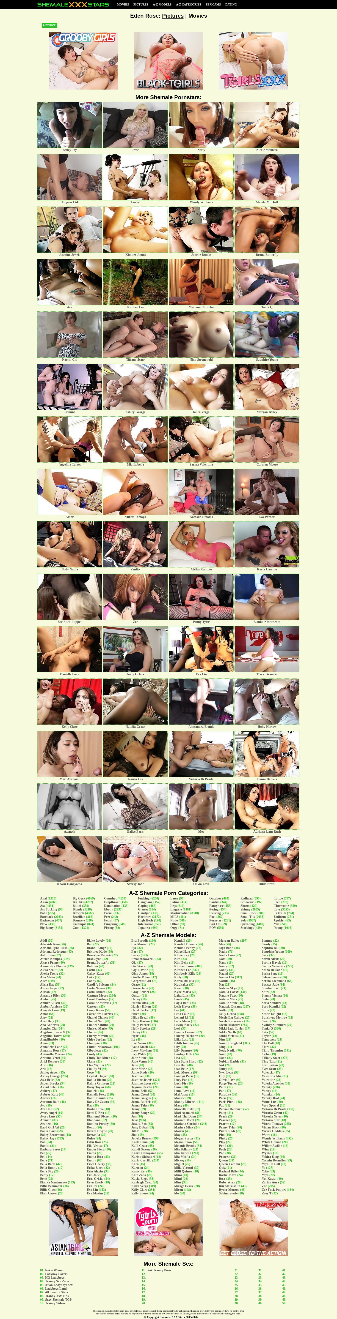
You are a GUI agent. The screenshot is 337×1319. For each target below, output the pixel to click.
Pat (221, 1105)
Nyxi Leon (226, 1072)
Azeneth (45, 1120)
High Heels (145, 920)
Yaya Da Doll (271, 1164)
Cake (90, 977)
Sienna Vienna (272, 995)
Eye (133, 948)
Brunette (79, 920)
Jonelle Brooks (141, 1138)
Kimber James (184, 966)
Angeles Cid (48, 1028)
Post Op (215, 924)
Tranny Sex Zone (57, 1281)
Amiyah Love (49, 1010)
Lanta (178, 999)
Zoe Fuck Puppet (274, 1189)
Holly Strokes (140, 1028)
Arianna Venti (50, 1058)
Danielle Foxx (96, 1094)
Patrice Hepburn (230, 1109)
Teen (277, 902)
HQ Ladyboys (54, 1277)
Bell (42, 1156)
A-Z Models (162, 4)
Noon (222, 1058)
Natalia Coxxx (229, 992)
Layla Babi (181, 1003)
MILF (174, 916)
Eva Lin (92, 1189)
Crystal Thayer (97, 1076)
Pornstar (215, 920)
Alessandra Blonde (53, 966)
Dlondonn (94, 1120)
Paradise (225, 1094)
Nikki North (227, 1032)
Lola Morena (183, 1072)
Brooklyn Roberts (99, 955)
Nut (221, 1065)
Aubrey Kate (49, 1094)
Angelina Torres (51, 1036)
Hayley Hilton (141, 1006)
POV (212, 927)
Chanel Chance (97, 1017)
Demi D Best (95, 1113)
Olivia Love (227, 1080)
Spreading (247, 924)
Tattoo (278, 898)
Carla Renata (96, 992)
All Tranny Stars (56, 1292)
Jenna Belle (139, 1091)
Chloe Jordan (96, 1039)
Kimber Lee (182, 970)
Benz (43, 1178)
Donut (91, 1127)
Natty (223, 1010)
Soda (265, 999)
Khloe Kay (181, 955)
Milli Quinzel (183, 1171)
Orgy (173, 927)
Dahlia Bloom (96, 1080)
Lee (176, 1010)
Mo (176, 1193)
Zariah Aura (270, 1182)
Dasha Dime (95, 1109)
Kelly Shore (139, 1193)
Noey (222, 1054)
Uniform (280, 916)
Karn (135, 1164)
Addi (43, 940)
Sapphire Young (273, 951)
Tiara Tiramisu (272, 1050)
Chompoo (93, 1043)
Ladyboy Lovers (56, 1274)
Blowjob (78, 913)
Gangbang (145, 902)
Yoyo (265, 1175)
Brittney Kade (97, 951)
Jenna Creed (140, 1094)
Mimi (178, 1175)
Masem (179, 1131)
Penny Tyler (227, 1127)
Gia (133, 962)
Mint (177, 1182)
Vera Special (270, 1105)
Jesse (134, 1120)
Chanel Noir (95, 1021)
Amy (43, 1017)
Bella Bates (47, 1164)
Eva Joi (92, 1186)
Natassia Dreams (230, 1006)
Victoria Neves (272, 1116)
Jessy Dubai (139, 1127)
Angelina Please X (52, 1032)
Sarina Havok (271, 962)
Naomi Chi (226, 977)
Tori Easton (270, 1065)
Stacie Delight (271, 1014)
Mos (222, 944)
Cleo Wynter (95, 1065)
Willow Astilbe (272, 1145)
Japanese (144, 927)
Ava (42, 1105)
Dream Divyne (97, 1131)
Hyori (135, 1036)
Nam (222, 959)
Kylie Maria (182, 992)
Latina (175, 902)
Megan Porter (183, 1138)
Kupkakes (181, 984)
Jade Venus (139, 1061)
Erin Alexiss (95, 1171)
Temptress (269, 1039)
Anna (44, 1043)
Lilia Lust (181, 1039)
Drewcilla (93, 1134)
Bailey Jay (47, 1138)
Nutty (223, 1069)
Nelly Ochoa (227, 1014)
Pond (222, 1145)
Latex (174, 898)
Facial (108, 913)
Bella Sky (46, 1171)
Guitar (136, 995)
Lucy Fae (180, 1080)
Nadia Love (227, 955)
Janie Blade (139, 1072)
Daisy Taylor (95, 1087)
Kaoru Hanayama (143, 1153)
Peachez (224, 1120)
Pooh (222, 1149)
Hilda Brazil (139, 1017)
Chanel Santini (97, 1025)
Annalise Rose (49, 1050)
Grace (135, 984)
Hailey (135, 999)
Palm (222, 1087)
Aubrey (45, 1091)
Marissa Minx (183, 1127)
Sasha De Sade (272, 970)
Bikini (77, 905)
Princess (224, 1156)
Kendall (179, 940)
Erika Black (95, 1167)
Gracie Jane (139, 988)
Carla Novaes (96, 988)
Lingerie (176, 909)
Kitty (178, 977)
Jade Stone (138, 1058)
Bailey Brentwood (52, 1134)
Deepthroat (112, 902)
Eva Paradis (139, 940)
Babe (43, 913)
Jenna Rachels (141, 1102)
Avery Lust (47, 1116)
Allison (45, 992)
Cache (91, 970)
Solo (243, 920)
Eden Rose (94, 1142)
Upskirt (279, 920)
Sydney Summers (274, 1025)
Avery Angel (48, 1113)
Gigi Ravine (139, 970)
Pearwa (224, 1124)
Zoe (264, 1186)
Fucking (143, 898)
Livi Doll (180, 1065)
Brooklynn (94, 959)
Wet (276, 924)
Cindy (91, 1054)
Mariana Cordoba (186, 1124)
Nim (222, 1039)
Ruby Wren (227, 1182)
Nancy (223, 966)
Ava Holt (46, 1109)
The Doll (268, 1043)
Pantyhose (216, 905)
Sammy (267, 940)
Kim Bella (181, 962)
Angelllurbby (49, 1039)
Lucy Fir (180, 1083)
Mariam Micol (184, 1120)
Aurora (45, 1098)
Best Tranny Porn (158, 1270)
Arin (43, 1065)
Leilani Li (181, 1017)
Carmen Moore (97, 995)
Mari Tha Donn (185, 1116)
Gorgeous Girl (141, 981)
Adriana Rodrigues (53, 951)
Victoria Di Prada (274, 1109)
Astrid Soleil (48, 1087)
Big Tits (78, 902)
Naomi (223, 973)
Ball (43, 1142)
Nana (222, 962)
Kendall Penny (184, 948)
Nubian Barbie (229, 1061)
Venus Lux (269, 1102)
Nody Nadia (227, 1050)
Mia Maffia (182, 1156)
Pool (212, 916)
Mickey (179, 1160)
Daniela (92, 1091)
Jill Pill (136, 1131)
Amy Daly (47, 1021)
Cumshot (110, 898)
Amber (45, 999)
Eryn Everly (95, 1182)
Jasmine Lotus (141, 1083)
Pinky (223, 1138)
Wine (265, 1149)
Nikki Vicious (228, 1036)
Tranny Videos (55, 1303)
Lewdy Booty (183, 1025)
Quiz (222, 1167)
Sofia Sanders (271, 1003)
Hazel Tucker (140, 1010)
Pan (221, 1091)
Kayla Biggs (139, 1178)
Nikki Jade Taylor (231, 1028)
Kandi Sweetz (140, 1149)
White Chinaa (271, 1142)
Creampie (79, 924)
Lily (177, 1047)
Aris (43, 1069)
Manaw (179, 1098)
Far (133, 951)
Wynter (267, 1153)
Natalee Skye (228, 988)
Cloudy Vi (94, 1069)
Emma (91, 1153)
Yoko (265, 1171)
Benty (44, 1175)
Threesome (281, 905)
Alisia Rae (47, 984)
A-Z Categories (188, 4)
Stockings (247, 927)
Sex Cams (213, 4)
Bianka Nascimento (53, 1182)
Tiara (265, 1047)
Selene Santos (271, 977)
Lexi (177, 1028)
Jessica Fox (139, 1124)
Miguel (179, 1164)
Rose (222, 1178)
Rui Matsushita (229, 1186)
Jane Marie (139, 1069)
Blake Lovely (96, 940)
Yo (263, 1167)
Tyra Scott (269, 1069)
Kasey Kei (138, 1171)
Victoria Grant (272, 1113)
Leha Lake (181, 1014)
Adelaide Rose (50, 944)
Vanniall (267, 1094)
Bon (89, 944)
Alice (43, 981)
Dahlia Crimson (98, 1083)
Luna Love (181, 1091)
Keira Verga (139, 1186)
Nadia (223, 951)
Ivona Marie (139, 1047)
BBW (43, 924)
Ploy (222, 1142)
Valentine (268, 1080)
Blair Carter (48, 1193)
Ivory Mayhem (141, 1050)
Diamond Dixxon (98, 1116)
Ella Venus (94, 1145)
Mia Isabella (182, 1153)
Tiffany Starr (271, 1058)
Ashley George (50, 1076)
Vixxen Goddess (273, 1131)
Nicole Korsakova (231, 1021)
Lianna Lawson (185, 1032)
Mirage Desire (183, 1186)
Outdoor (215, 898)
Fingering (111, 924)
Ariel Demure (49, 1061)
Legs (173, 905)
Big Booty (47, 927)
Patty (223, 1113)
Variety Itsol (270, 1098)
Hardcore (144, 916)
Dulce (91, 1138)
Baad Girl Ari (49, 1127)
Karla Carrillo (141, 1160)
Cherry (92, 1032)
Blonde (77, 909)
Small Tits (247, 916)
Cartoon (92, 1006)
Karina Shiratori (143, 1156)
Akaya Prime (49, 962)
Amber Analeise (51, 1006)
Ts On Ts (280, 913)
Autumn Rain (49, 1102)
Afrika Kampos (51, 959)
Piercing (215, 913)
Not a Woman (54, 1270)
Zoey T (266, 1193)
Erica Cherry (96, 1164)
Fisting (109, 927)
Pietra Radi (227, 1131)
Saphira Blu (270, 948)
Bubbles (92, 966)
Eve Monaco (139, 944)
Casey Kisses (95, 1010)
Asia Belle (47, 1080)
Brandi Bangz (96, 948)
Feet (107, 916)
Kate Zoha (138, 1175)
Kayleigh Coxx (141, 1182)
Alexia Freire (49, 973)
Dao (89, 1105)
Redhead (246, 898)
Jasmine (137, 1076)
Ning (222, 1047)
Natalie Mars (228, 999)
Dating (231, 4)
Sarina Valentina (273, 966)
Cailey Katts (95, 973)
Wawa (266, 1134)
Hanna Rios (139, 1003)
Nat (221, 984)
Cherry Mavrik (97, 1036)
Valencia (267, 1072)
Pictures (140, 4)
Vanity (266, 1091)
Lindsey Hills (183, 1054)
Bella (43, 1160)
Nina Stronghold (230, 1043)
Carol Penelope (97, 999)
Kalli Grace (139, 1145)
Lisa (177, 1058)
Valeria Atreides (273, 1083)
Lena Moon (182, 1021)
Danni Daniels (96, 1098)
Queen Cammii (229, 1164)
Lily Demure (183, 1050)
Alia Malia (47, 977)
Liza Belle (181, 1069)
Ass (42, 905)
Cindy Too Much (98, 1058)
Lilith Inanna (183, 1043)
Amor (44, 1014)
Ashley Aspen (49, 1072)
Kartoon (137, 1167)
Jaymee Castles (141, 1087)
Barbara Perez (50, 1149)
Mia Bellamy (183, 1149)
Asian (44, 902)
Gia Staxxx (139, 966)
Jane (134, 1065)
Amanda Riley (50, 995)
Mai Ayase (181, 1094)
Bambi (44, 1145)
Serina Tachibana (274, 981)
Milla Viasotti (183, 1167)
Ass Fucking (48, 909)
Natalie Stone (228, 1003)
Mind (178, 1178)
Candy (91, 981)
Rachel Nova (227, 1175)
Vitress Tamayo (272, 1124)
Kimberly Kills (184, 973)
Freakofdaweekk (143, 959)
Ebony (108, 909)
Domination (112, 905)
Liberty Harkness (186, 1036)
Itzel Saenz (138, 1043)
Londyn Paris (183, 1076)
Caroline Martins (99, 1003)
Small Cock (248, 913)
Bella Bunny (48, 1167)
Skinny (245, 909)
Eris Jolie (93, 1175)
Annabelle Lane (51, 1047)
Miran (178, 1189)
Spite (265, 1010)
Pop (221, 1153)
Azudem (46, 1124)
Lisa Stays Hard (185, 1061)
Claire (91, 1061)
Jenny (135, 1109)
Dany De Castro (98, 1102)
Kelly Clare (139, 1189)
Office (174, 924)
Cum (76, 927)
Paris (222, 1098)
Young (278, 927)
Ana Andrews (49, 1025)
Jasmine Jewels (141, 1080)
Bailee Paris (48, 1131)
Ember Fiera (96, 1149)
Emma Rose (95, 1156)
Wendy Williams (273, 1138)
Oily (222, 1076)
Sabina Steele (228, 1193)
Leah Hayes (182, 1006)
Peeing (213, 909)
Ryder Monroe (229, 1189)
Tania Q (267, 1028)
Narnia (224, 981)
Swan (265, 1021)
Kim (177, 959)
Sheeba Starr (271, 988)
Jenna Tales (139, 1105)
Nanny (223, 970)
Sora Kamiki (271, 1006)
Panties (214, 902)
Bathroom (47, 920)
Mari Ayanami (184, 1113)
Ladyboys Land (56, 1288)
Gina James (139, 973)
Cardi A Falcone (98, 984)
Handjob (144, 913)
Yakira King (270, 1156)
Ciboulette (94, 1050)
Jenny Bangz (140, 1113)
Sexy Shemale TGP (58, 1299)
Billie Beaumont (51, 1186)
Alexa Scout (48, 970)
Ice (133, 1039)
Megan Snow (183, 1142)
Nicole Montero (229, 1025)
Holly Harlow (140, 1021)
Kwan (178, 988)
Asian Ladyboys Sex (59, 1285)
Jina (134, 1134)
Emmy (91, 1160)
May (177, 1134)
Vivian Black (270, 1127)
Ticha (266, 1054)
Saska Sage (269, 973)
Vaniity (267, 1087)
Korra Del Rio (184, 981)
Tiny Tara (269, 1061)
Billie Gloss (47, 1189)
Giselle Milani (141, 977)
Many (178, 1105)
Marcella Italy (184, 1109)
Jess (134, 1116)
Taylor (266, 1036)
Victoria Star (271, 1120)
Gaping (143, 905)
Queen (223, 1160)
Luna (178, 1087)
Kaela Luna (139, 1142)
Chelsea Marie (97, 1028)
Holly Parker (140, 1025)
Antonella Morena (52, 1054)
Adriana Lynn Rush (54, 948)
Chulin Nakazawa (99, 1047)
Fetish (108, 920)
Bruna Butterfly (98, 962)
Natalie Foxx (228, 995)
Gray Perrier (140, 992)
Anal (43, 898)
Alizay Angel (49, 988)
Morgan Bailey (229, 940)
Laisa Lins (181, 995)
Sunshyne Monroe (274, 1017)
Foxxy (135, 955)
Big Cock (79, 898)
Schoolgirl (247, 902)
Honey (135, 1032)
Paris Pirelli (227, 1102)
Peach (223, 1116)
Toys (277, 909)
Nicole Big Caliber (231, 1017)
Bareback (46, 916)
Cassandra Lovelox (100, 1014)
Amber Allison (50, 1003)
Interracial (145, 924)
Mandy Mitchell (185, 1102)
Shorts (244, 905)
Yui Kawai (269, 1178)
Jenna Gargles (141, 1098)
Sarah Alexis (270, 959)
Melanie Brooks (185, 1145)
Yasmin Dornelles (274, 1160)
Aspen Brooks (49, 1083)
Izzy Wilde (138, 1054)
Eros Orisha (95, 1178)
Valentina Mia (272, 1076)
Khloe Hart (182, 951)
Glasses (143, 909)
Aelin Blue (47, 955)
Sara (265, 955)
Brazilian (79, 916)
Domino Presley (98, 1124)
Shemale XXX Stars (172, 1317)
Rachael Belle (228, 1171)
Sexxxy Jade (270, 984)
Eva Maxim (95, 1193)
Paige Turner (228, 1083)
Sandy (266, 944)
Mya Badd (226, 948)
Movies (123, 4)
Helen (135, 1014)
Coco (90, 1072)
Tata (265, 1032)
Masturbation (179, 913)
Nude (174, 920)
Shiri (265, 992)
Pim (222, 1134)
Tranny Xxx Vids (57, 1296)
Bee (42, 1153)
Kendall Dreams (185, 944)
